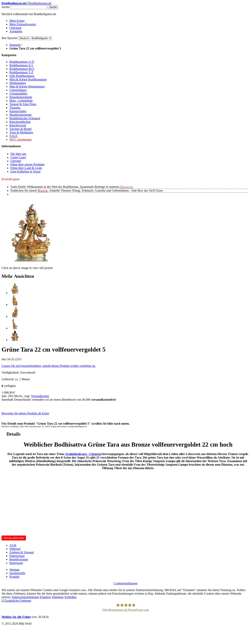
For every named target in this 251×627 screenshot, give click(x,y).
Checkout (15, 27)
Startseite (15, 45)
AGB (12, 545)
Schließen (70, 597)
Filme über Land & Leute (26, 168)
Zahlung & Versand (21, 552)
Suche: (6, 7)
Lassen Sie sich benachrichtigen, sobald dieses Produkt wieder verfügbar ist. (49, 365)
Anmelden (15, 31)
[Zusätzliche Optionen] (16, 600)
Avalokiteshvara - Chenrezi (83, 454)
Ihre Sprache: (10, 38)
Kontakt (14, 576)
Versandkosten (40, 396)
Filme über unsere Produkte (27, 164)
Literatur (15, 161)
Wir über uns (18, 153)
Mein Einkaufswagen (22, 24)
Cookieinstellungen (125, 583)
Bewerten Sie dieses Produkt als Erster (25, 413)
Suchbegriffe (17, 573)
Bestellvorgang (18, 559)
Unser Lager (18, 157)
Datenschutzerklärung (25, 597)
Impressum (16, 563)
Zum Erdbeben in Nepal (25, 171)
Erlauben (45, 597)
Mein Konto (17, 20)
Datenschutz (17, 556)
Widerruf (14, 548)
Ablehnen (57, 597)
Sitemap (14, 569)
